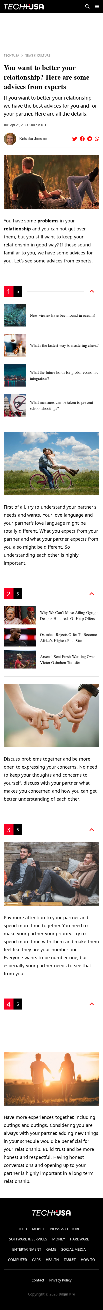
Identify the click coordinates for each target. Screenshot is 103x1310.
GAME (51, 1249)
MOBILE (38, 1228)
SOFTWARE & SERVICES (28, 1239)
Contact (38, 1280)
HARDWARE (79, 1239)
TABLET (70, 1259)
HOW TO (88, 1259)
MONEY (58, 1239)
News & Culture (37, 55)
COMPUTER (17, 1259)
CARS (36, 1259)
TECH (22, 1228)
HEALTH (52, 1259)
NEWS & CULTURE (65, 1228)
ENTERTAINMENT (26, 1249)
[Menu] (97, 6)
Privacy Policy (60, 1280)
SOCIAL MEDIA (73, 1249)
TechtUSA (11, 55)
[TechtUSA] (24, 7)
